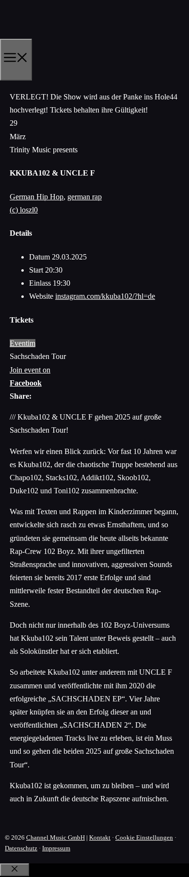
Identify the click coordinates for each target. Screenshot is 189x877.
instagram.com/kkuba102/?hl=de (105, 296)
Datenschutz (21, 848)
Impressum (56, 848)
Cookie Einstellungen (144, 837)
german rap (84, 197)
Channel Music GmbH (55, 837)
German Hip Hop (36, 197)
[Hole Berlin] (46, 35)
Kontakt (99, 837)
